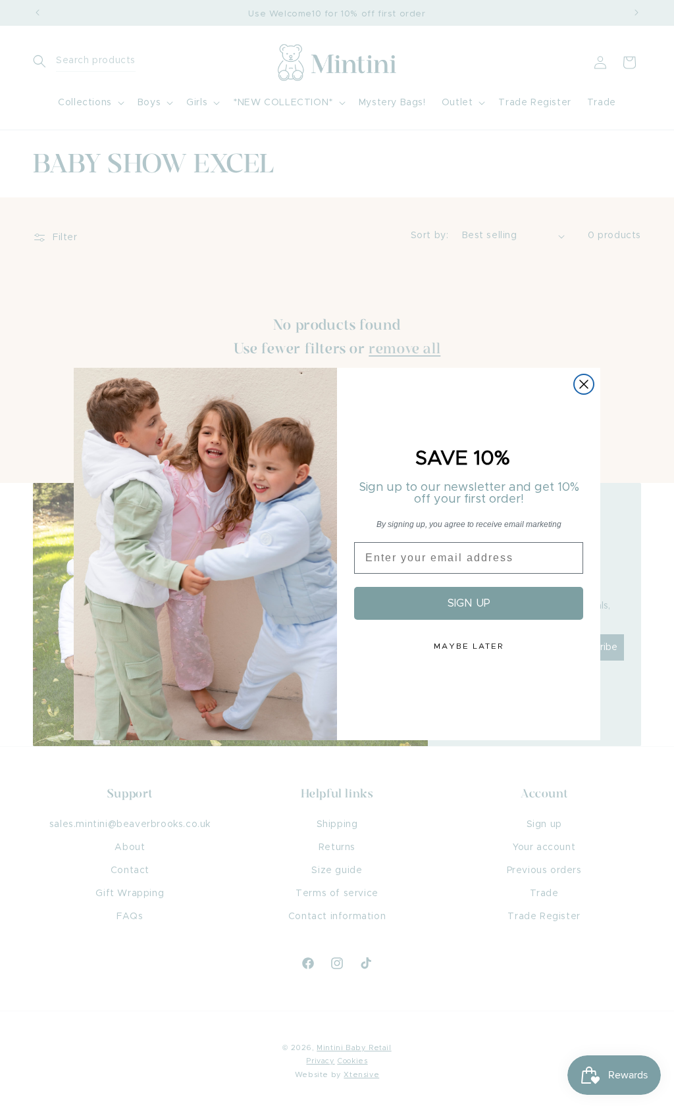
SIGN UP (469, 603)
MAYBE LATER (469, 646)
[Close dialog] (584, 384)
